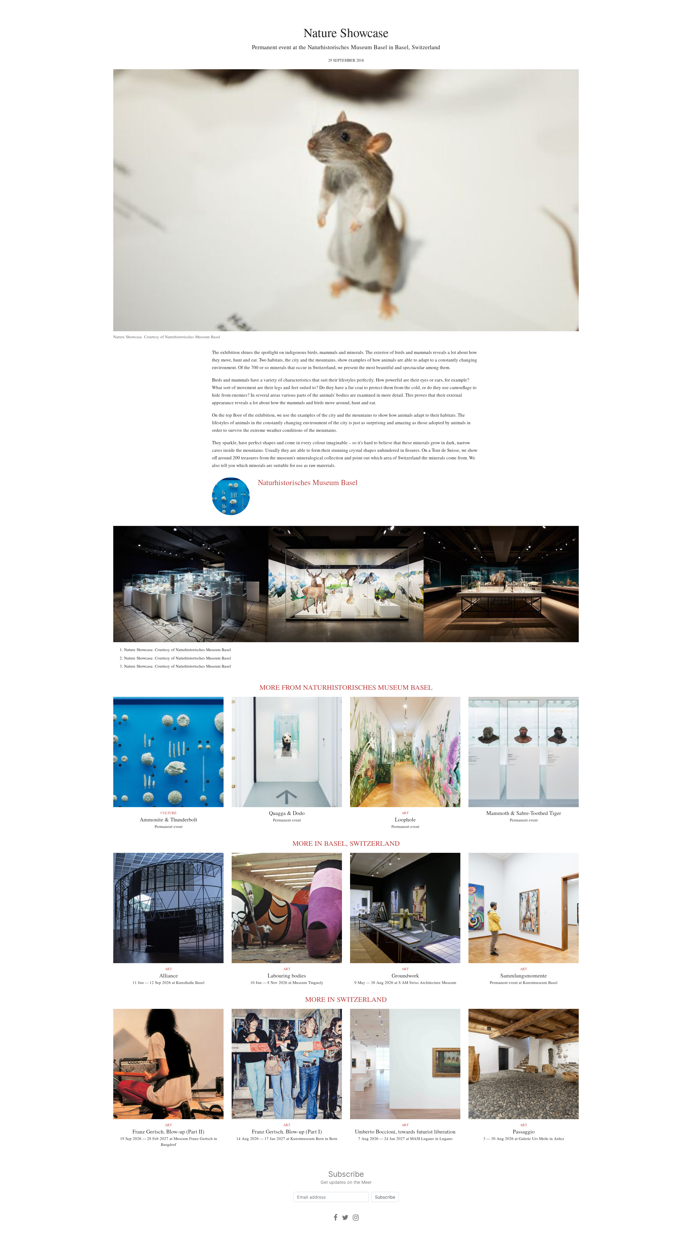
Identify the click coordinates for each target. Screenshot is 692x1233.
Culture (169, 812)
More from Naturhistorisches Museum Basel (346, 687)
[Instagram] (356, 1217)
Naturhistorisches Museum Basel (308, 482)
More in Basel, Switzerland (346, 843)
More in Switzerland (346, 999)
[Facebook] (335, 1217)
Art (405, 812)
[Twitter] (345, 1217)
